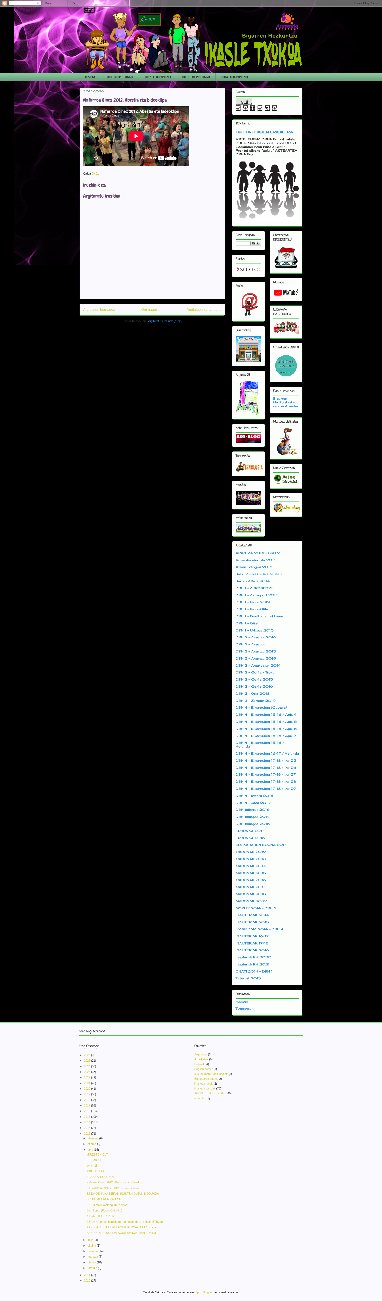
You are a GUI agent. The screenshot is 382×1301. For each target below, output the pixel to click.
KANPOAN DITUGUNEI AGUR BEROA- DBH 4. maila (121, 1227)
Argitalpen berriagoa (99, 309)
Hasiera (90, 77)
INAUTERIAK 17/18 (252, 943)
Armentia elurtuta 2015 (256, 560)
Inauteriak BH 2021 (252, 964)
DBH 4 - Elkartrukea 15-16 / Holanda (260, 744)
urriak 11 (91, 1165)
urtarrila (93, 1268)
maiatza (93, 1251)
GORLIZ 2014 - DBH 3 (256, 908)
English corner (203, 1069)
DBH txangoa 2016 (253, 824)
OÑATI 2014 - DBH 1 (254, 971)
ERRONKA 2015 (250, 838)
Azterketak (201, 1059)
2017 (87, 1105)
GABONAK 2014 (251, 866)
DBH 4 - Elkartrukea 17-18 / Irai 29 (266, 788)
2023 (87, 1072)
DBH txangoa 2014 (253, 816)
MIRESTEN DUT (97, 1154)
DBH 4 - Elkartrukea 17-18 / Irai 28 (266, 781)
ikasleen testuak (204, 1088)
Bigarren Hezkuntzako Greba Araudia (285, 402)
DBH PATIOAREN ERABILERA (264, 132)
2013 (87, 1127)
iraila (91, 1240)
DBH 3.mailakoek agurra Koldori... (108, 1205)
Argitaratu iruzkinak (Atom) (165, 321)
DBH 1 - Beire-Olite (252, 609)
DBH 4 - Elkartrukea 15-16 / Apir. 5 (266, 721)
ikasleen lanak (203, 1083)
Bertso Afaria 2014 (253, 581)
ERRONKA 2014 (250, 831)
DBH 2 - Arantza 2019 (256, 658)
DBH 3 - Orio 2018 (253, 693)
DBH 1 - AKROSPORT (254, 588)
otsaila (92, 1262)
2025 (87, 1060)
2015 (87, 1116)
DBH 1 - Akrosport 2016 (257, 595)
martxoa (93, 1256)
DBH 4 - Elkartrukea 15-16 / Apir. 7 (266, 736)
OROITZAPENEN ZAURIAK (104, 1199)
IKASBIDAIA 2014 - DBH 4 (259, 929)
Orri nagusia (150, 309)
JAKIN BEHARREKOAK (210, 1093)
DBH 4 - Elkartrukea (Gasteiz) (261, 707)
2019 (87, 1094)
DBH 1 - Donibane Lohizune (259, 616)
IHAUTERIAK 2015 (252, 922)
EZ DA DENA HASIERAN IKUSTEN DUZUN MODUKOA (122, 1193)
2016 (87, 1111)
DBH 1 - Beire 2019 (253, 602)
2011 (87, 1275)
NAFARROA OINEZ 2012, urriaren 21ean (112, 1188)
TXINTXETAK (95, 1171)
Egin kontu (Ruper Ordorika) (104, 1210)
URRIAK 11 (93, 1160)
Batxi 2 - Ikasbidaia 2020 (259, 574)
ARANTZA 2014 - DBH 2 (258, 553)
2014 (87, 1122)
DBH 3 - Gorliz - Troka (255, 672)
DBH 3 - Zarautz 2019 (256, 700)
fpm (198, 1292)
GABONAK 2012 (251, 852)
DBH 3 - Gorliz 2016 (254, 686)
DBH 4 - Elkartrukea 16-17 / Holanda (267, 753)
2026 (87, 1055)
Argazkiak (200, 1054)
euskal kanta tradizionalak (211, 1074)
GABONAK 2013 (251, 859)
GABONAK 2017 (250, 887)
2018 (87, 1100)
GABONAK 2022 (251, 901)
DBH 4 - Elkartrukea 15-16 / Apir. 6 (266, 729)
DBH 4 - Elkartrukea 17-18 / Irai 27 (266, 774)
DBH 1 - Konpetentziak (119, 77)
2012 (87, 1133)
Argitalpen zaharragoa (204, 309)
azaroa (92, 1144)
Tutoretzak (244, 1008)
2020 (87, 1088)
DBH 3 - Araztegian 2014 (258, 665)
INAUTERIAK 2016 (252, 950)
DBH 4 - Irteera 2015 (254, 795)
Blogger (208, 1292)
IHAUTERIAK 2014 (252, 915)
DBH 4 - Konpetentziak (234, 77)
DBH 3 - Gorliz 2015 (254, 679)
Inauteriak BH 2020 (253, 957)
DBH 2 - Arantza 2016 (256, 637)
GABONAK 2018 (251, 894)
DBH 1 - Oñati (247, 623)
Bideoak (199, 1064)
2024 (87, 1066)
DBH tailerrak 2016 (253, 809)
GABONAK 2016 (251, 880)
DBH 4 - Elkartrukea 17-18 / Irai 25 (266, 760)
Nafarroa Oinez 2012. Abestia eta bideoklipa (114, 1182)
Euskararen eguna (206, 1078)
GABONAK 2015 (251, 873)
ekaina (92, 1245)
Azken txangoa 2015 (254, 567)
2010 (87, 1280)
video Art (200, 1098)
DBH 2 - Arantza (250, 644)
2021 (87, 1083)
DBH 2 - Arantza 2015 (256, 651)
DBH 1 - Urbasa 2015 (255, 630)
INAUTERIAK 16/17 (252, 936)
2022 (87, 1077)
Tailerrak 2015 (248, 978)
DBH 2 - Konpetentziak (158, 77)
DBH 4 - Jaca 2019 (253, 803)
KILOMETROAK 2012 (100, 1216)
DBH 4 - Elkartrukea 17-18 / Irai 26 (266, 767)
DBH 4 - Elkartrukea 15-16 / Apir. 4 (266, 714)
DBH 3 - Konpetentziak (196, 77)
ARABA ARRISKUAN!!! (101, 1177)
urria (91, 1149)
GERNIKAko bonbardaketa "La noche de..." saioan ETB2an (124, 1221)
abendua (93, 1138)
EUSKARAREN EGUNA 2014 (261, 845)
